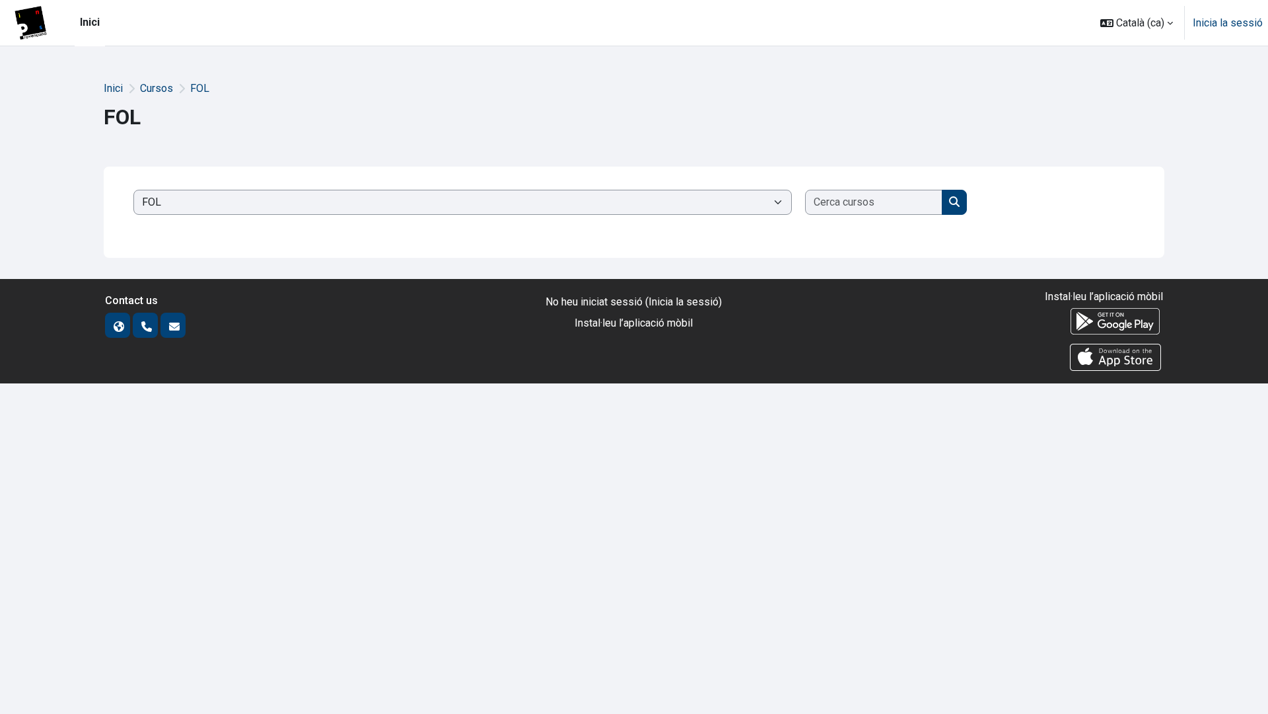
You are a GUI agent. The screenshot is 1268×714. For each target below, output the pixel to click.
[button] (1136, 23)
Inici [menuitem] (90, 22)
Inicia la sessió (1228, 23)
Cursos (156, 88)
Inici (113, 88)
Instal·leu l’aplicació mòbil (634, 323)
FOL (199, 88)
